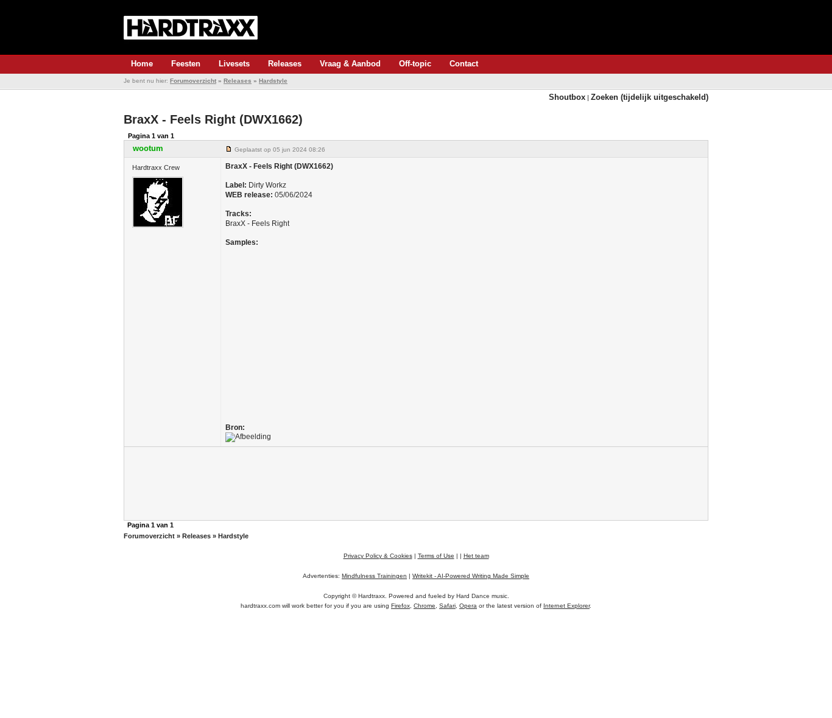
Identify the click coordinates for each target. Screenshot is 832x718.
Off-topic (415, 63)
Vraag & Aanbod (350, 63)
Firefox (400, 605)
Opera (468, 605)
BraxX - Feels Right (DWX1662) (213, 119)
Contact (463, 63)
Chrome (424, 605)
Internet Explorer (566, 605)
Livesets (234, 63)
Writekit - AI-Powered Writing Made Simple (470, 575)
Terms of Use (436, 555)
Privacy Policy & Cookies (378, 555)
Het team (476, 555)
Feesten (185, 63)
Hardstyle (273, 80)
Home (142, 63)
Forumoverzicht (193, 80)
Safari (447, 605)
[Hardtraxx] (191, 27)
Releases (284, 63)
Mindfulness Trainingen (374, 575)
